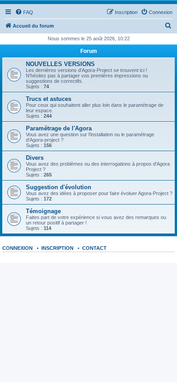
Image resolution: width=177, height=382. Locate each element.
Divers (35, 157)
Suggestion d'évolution (58, 187)
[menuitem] (24, 12)
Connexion (17, 248)
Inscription (57, 248)
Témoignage (43, 211)
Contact (94, 248)
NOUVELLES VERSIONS (60, 64)
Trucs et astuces (48, 99)
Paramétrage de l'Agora (59, 128)
